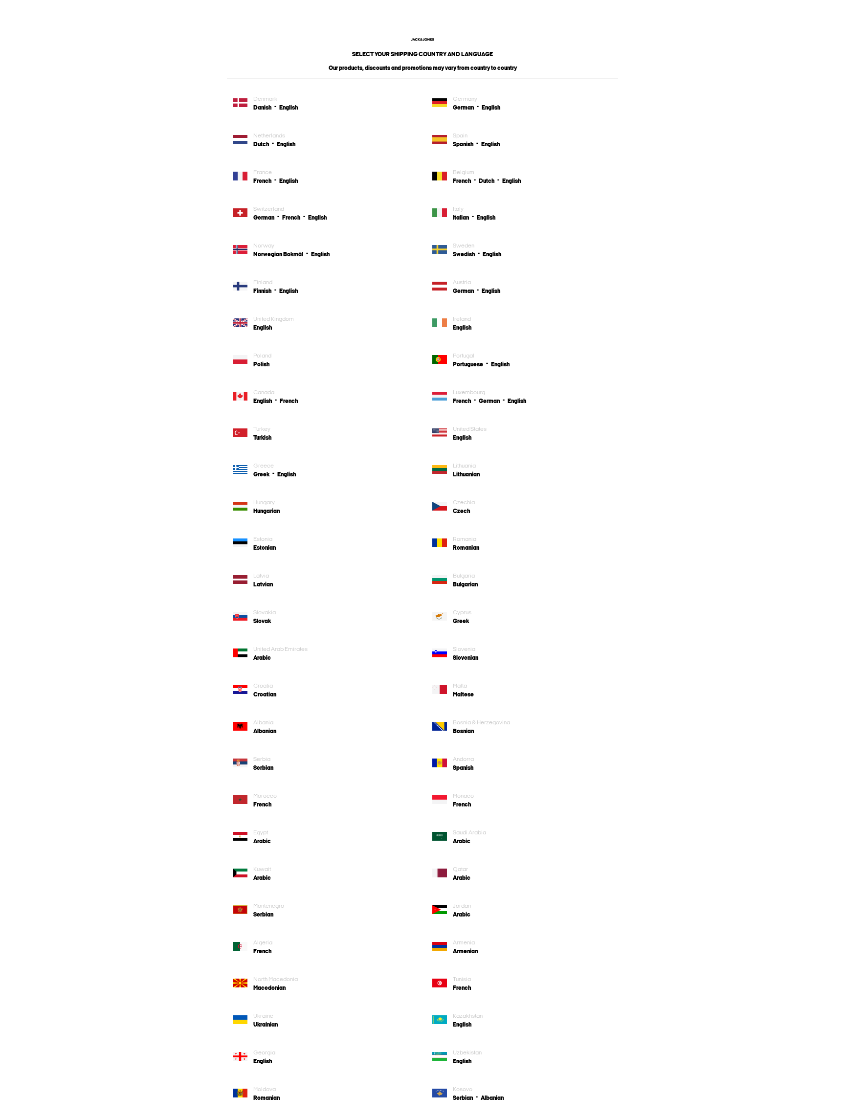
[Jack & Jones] (422, 38)
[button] (266, 107)
